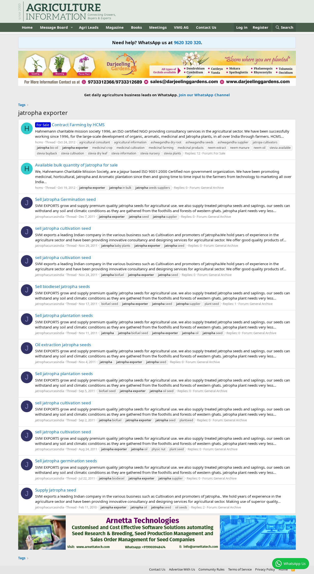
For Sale (219, 153)
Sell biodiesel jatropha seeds (62, 286)
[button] (71, 27)
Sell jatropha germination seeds (66, 461)
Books (136, 27)
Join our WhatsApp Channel (204, 94)
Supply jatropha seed (55, 490)
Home (27, 27)
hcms (39, 142)
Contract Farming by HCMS (71, 124)
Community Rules (211, 569)
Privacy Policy (265, 569)
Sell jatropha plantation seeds (64, 315)
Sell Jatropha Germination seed (65, 199)
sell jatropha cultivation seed (63, 228)
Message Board (54, 27)
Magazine (115, 27)
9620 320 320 (187, 42)
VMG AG (181, 27)
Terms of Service (240, 569)
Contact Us (206, 27)
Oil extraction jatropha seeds (63, 344)
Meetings (158, 27)
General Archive (212, 187)
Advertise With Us (182, 569)
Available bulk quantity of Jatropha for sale (76, 165)
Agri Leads (88, 27)
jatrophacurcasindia (49, 216)
